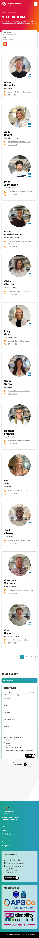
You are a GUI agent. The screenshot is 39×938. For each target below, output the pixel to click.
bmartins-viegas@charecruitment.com (21, 243)
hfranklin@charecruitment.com (19, 441)
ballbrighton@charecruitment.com (20, 192)
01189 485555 (12, 145)
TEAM (4, 37)
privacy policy (29, 750)
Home (3, 12)
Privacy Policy (33, 934)
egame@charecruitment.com (18, 341)
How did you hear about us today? (14, 737)
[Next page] (35, 657)
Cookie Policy (25, 934)
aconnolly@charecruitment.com (19, 92)
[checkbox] (4, 750)
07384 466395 (13, 493)
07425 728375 (12, 394)
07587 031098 (12, 543)
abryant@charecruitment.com (19, 142)
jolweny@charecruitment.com (19, 540)
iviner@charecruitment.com (18, 490)
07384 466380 (13, 344)
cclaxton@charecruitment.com (19, 291)
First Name (7, 698)
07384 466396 (13, 195)
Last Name (7, 712)
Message (6, 726)
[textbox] (19, 701)
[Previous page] (17, 657)
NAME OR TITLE (7, 32)
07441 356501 (12, 95)
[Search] (5, 44)
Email (5, 705)
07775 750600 (13, 643)
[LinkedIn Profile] (29, 75)
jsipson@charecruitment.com (18, 640)
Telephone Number (13, 719)
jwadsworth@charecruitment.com (20, 590)
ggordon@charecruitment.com (19, 391)
